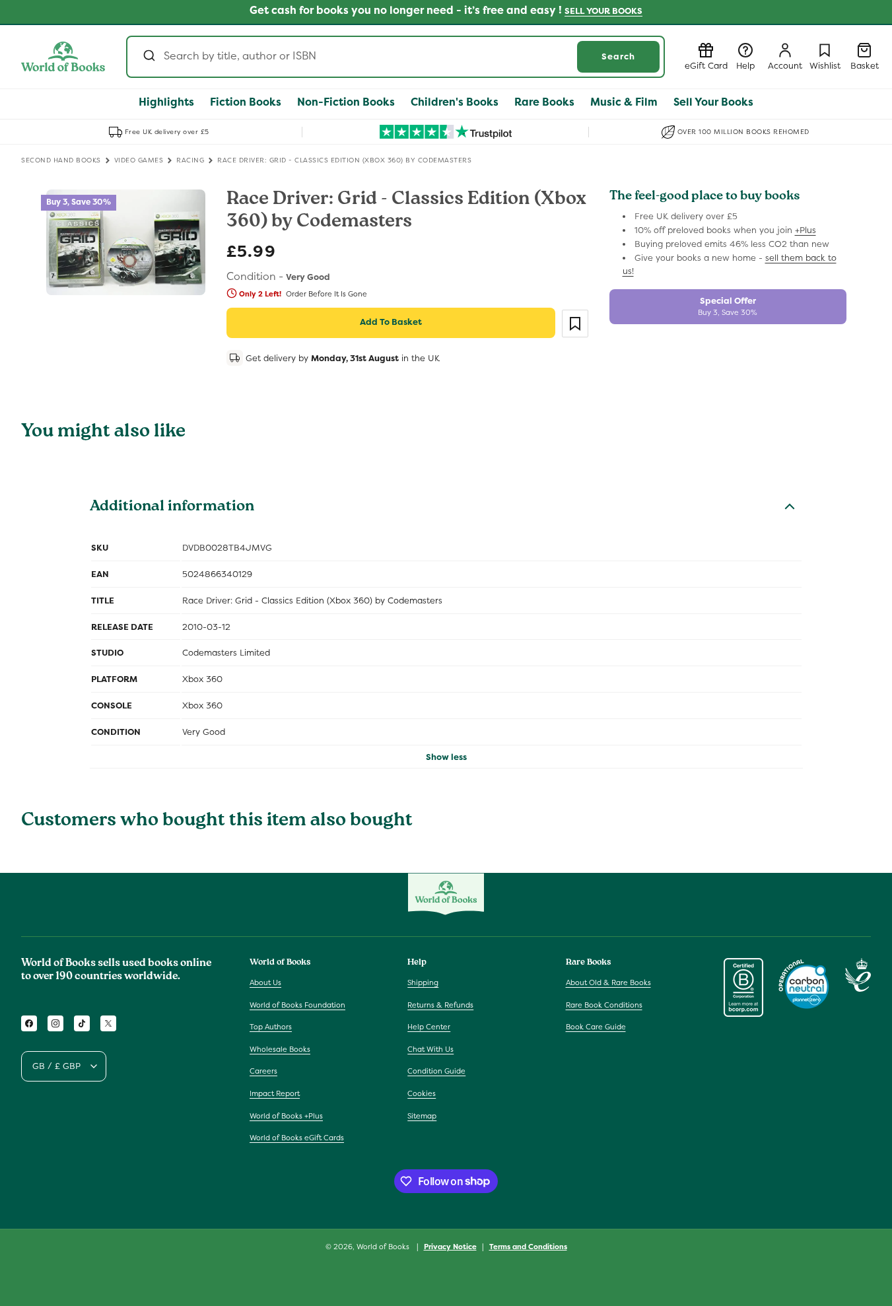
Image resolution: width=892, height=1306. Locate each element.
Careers (263, 1071)
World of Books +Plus (286, 1115)
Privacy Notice (450, 1246)
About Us (265, 982)
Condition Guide (436, 1071)
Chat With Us (430, 1049)
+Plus (805, 230)
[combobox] (395, 57)
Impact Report (275, 1093)
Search (618, 56)
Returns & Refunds (440, 1004)
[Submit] (148, 56)
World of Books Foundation (297, 1004)
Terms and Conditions (528, 1246)
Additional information (172, 508)
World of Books (384, 1247)
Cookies (421, 1093)
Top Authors (271, 1027)
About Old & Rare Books (608, 982)
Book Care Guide (596, 1027)
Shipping (422, 982)
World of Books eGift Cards (297, 1138)
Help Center (428, 1027)
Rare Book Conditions (604, 1004)
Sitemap (421, 1115)
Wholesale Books (280, 1049)
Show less (446, 757)
